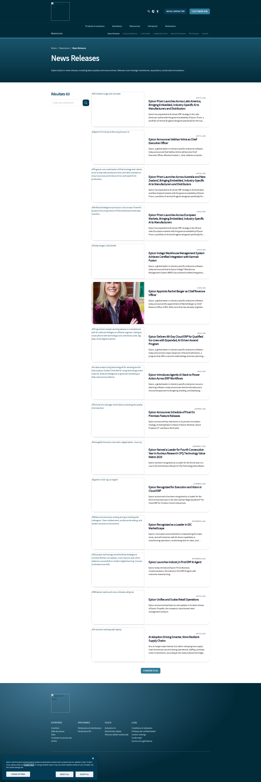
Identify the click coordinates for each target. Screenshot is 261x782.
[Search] (86, 102)
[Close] (93, 758)
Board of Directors (178, 33)
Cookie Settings (139, 734)
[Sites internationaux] (153, 11)
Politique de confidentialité (143, 731)
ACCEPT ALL (84, 774)
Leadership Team (160, 33)
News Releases (114, 33)
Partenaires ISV (84, 731)
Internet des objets (113, 731)
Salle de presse (57, 731)
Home (54, 48)
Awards (205, 33)
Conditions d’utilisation (142, 728)
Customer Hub (200, 11)
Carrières (55, 728)
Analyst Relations (130, 33)
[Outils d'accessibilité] (157, 11)
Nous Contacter (175, 11)
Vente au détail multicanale (117, 734)
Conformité (137, 738)
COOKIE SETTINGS (18, 774)
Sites (53, 734)
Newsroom (57, 33)
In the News (145, 33)
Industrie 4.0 (110, 728)
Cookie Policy (29, 765)
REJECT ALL (64, 774)
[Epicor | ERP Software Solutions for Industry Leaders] (60, 11)
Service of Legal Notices (142, 741)
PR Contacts (194, 33)
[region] (49, 767)
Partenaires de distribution (90, 728)
